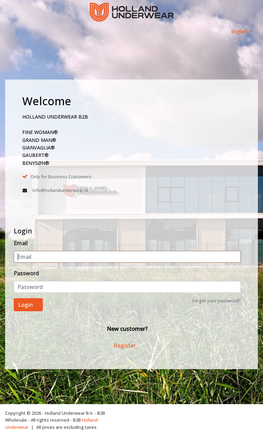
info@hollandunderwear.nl (60, 190)
